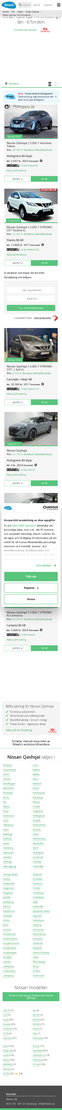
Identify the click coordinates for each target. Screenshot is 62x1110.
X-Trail (36, 1064)
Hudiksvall (8, 883)
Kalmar (7, 906)
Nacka (36, 788)
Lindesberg (9, 970)
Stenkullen (38, 843)
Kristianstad (9, 934)
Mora (35, 778)
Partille (36, 806)
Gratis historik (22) (30, 249)
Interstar (8, 1038)
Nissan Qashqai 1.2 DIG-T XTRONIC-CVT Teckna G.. (30, 228)
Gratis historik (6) (29, 165)
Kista (5, 924)
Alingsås (7, 765)
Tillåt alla (31, 576)
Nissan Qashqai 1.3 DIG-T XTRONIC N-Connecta (29, 613)
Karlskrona (9, 911)
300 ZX (7, 1010)
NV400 (36, 1024)
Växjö (36, 957)
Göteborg (8, 847)
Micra (6, 1059)
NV (34, 1010)
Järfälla (7, 897)
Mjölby (36, 774)
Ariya (6, 1019)
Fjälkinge (7, 834)
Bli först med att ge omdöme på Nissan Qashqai (31, 996)
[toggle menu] (59, 5)
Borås (6, 797)
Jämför (16, 179)
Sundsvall (38, 857)
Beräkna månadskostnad (38, 149)
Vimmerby (38, 929)
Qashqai (37, 1050)
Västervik (38, 943)
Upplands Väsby (41, 911)
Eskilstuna (8, 815)
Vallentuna (38, 920)
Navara (7, 1068)
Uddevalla (38, 906)
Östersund (38, 975)
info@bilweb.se (46, 1103)
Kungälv (7, 957)
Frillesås (7, 838)
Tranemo (38, 883)
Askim (6, 774)
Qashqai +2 (39, 1055)
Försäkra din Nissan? (25, 29)
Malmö (36, 769)
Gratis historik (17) (30, 388)
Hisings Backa (10, 874)
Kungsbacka (9, 947)
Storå (35, 847)
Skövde (37, 829)
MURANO (8, 1064)
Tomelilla (37, 878)
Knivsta (7, 929)
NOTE (6, 1073)
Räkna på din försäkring (19, 730)
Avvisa (31, 598)
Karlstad (7, 915)
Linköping (8, 975)
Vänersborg (39, 934)
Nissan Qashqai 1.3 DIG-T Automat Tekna (29, 144)
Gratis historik (28, 469)
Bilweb (6, 12)
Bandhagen (9, 783)
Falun (6, 829)
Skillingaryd (39, 815)
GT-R (6, 1033)
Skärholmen (39, 824)
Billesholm (8, 788)
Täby (35, 901)
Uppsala (37, 915)
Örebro (36, 970)
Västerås (37, 947)
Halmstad (8, 852)
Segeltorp (38, 811)
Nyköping (38, 797)
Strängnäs (38, 852)
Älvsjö (36, 966)
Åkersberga (39, 961)
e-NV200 (8, 1028)
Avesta (6, 778)
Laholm (7, 961)
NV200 (36, 1014)
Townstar (38, 1059)
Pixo (35, 1033)
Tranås (36, 888)
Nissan (20, 12)
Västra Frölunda (41, 952)
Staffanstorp (39, 838)
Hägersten (8, 888)
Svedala (37, 861)
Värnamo (38, 938)
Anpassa (29, 587)
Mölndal (37, 783)
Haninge (7, 861)
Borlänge (8, 792)
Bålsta (6, 806)
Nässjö (36, 801)
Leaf (5, 1055)
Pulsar (36, 1045)
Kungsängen (10, 952)
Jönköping (8, 901)
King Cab (8, 1050)
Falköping (8, 824)
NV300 (36, 1019)
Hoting (6, 878)
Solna (36, 834)
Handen (7, 857)
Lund (35, 765)
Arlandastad (9, 769)
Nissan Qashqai (32, 12)
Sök (13, 12)
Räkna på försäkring (16, 170)
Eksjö (6, 811)
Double (7, 1024)
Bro (5, 801)
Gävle (6, 843)
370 (5, 1014)
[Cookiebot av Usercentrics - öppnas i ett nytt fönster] (43, 508)
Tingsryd (37, 874)
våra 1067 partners (24, 525)
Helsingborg (9, 866)
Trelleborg (38, 892)
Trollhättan (38, 897)
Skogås (37, 820)
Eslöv (6, 820)
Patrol (36, 1028)
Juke (5, 1045)
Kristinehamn (10, 938)
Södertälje (38, 866)
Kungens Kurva (11, 943)
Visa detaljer (43, 565)
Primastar (38, 1038)
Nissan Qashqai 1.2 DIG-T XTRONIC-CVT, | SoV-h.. (30, 367)
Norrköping (39, 792)
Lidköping (8, 966)
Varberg (37, 924)
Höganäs (8, 892)
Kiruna (6, 920)
